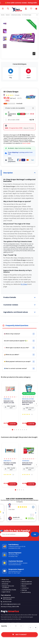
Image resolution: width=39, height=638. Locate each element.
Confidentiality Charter (9, 590)
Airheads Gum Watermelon (27, 463)
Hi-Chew (24, 284)
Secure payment (27, 584)
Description (8, 173)
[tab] (19, 172)
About (23, 579)
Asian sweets (26, 143)
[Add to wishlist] (30, 627)
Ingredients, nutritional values (15, 312)
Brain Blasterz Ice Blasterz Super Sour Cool (28, 402)
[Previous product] (36, 15)
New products (6, 581)
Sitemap (24, 590)
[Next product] (37, 15)
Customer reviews (10, 305)
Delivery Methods (27, 581)
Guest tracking (26, 592)
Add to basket (21, 635)
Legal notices (6, 592)
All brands (5, 584)
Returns (24, 586)
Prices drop (5, 579)
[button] (19, 114)
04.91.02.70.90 (7, 601)
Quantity (4, 626)
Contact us (25, 588)
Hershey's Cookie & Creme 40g (10, 463)
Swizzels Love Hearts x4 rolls (9, 402)
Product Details (9, 297)
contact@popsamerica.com (11, 604)
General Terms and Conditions (8, 586)
